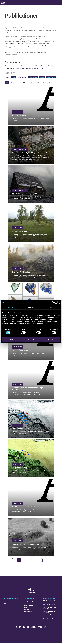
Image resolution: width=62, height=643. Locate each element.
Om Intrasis (27, 607)
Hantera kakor (27, 611)
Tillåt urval (31, 339)
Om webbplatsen (28, 605)
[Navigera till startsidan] (31, 592)
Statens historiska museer (31, 630)
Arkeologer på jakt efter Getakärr (49, 601)
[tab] (31, 82)
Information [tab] (31, 307)
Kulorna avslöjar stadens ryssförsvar (50, 615)
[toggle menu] (60, 2)
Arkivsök (38, 39)
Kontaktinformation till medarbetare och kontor (11, 608)
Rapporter (42, 77)
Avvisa (11, 339)
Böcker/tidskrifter (22, 77)
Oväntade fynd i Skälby (49, 618)
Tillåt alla (50, 339)
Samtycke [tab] (11, 307)
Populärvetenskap (33, 77)
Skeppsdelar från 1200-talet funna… (49, 608)
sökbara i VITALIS (16, 43)
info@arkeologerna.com (11, 603)
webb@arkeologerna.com (31, 601)
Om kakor (26, 609)
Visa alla (8, 77)
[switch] (23, 332)
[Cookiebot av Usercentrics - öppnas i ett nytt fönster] (53, 302)
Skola (48, 77)
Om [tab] (51, 307)
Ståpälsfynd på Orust (49, 604)
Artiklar (14, 77)
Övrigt (53, 77)
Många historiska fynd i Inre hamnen (49, 612)
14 (39, 560)
